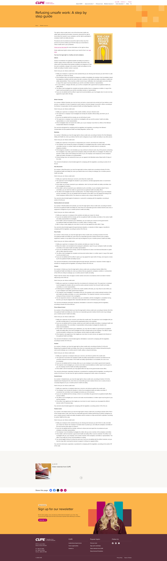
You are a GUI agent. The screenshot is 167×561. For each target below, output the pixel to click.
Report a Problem (128, 557)
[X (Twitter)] (119, 543)
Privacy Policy (119, 557)
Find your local (99, 4)
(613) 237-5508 (41, 550)
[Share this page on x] (58, 490)
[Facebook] (113, 543)
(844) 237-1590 (43, 552)
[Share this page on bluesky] (50, 490)
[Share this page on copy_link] (61, 490)
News (127, 4)
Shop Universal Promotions (96, 551)
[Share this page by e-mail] (65, 490)
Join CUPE (117, 2)
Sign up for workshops (95, 546)
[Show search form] (131, 3)
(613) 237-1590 (41, 548)
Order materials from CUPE (96, 548)
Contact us (71, 548)
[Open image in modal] (103, 48)
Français (130, 1)
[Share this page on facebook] (54, 490)
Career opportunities (73, 546)
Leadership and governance (75, 543)
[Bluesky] (116, 543)
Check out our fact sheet (60, 47)
